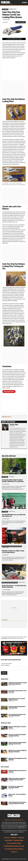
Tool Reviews (5, 9)
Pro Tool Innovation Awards (14, 843)
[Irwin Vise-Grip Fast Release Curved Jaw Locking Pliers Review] (12, 30)
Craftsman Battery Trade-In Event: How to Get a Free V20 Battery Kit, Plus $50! (17, 803)
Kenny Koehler (6, 484)
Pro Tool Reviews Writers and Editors (14, 849)
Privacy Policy (10, 819)
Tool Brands (21, 837)
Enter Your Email (5, 665)
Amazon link (4, 638)
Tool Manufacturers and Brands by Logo (14, 846)
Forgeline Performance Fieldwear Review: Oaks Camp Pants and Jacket (17, 743)
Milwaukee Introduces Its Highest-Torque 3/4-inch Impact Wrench (13, 551)
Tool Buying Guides (18, 840)
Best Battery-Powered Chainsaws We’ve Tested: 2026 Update (16, 707)
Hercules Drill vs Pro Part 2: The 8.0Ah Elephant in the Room (16, 699)
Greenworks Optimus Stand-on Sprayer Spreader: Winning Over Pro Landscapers (13, 480)
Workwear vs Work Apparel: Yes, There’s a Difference (17, 727)
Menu (25, 2)
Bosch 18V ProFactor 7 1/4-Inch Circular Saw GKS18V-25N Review (14, 586)
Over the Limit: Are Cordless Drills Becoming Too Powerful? (15, 787)
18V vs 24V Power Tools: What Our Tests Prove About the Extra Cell (17, 715)
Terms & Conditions (19, 819)
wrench (9, 416)
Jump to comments (21, 22)
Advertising (13, 837)
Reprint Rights (8, 840)
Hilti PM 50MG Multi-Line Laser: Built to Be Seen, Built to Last (13, 515)
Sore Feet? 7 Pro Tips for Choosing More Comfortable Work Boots (17, 735)
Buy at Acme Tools (9, 391)
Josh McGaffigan (6, 589)
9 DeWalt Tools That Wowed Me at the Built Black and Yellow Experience (17, 683)
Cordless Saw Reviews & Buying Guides (9, 582)
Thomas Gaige (6, 19)
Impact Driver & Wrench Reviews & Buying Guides (11, 546)
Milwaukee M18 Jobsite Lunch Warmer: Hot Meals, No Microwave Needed (16, 779)
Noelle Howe (5, 554)
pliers (5, 416)
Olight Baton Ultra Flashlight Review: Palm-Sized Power (17, 759)
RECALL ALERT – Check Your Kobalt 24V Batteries (17, 795)
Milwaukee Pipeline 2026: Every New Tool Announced (17, 771)
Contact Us (14, 851)
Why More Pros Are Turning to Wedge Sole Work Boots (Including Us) (17, 751)
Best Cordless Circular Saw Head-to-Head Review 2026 (17, 691)
